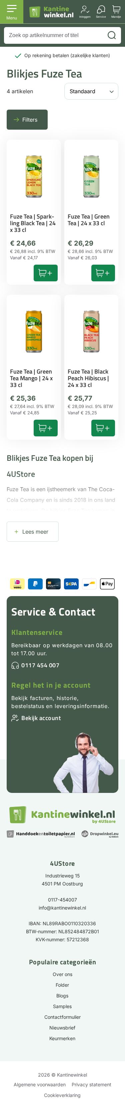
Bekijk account (41, 717)
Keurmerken (62, 1038)
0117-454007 (62, 900)
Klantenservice (37, 632)
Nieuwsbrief (62, 1027)
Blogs (62, 995)
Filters (29, 119)
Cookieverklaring (62, 1095)
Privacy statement (91, 1084)
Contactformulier (62, 1017)
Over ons (62, 974)
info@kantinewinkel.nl (62, 908)
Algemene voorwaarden (40, 1084)
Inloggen (85, 16)
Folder (62, 985)
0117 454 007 (40, 665)
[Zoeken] (112, 35)
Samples (62, 1006)
